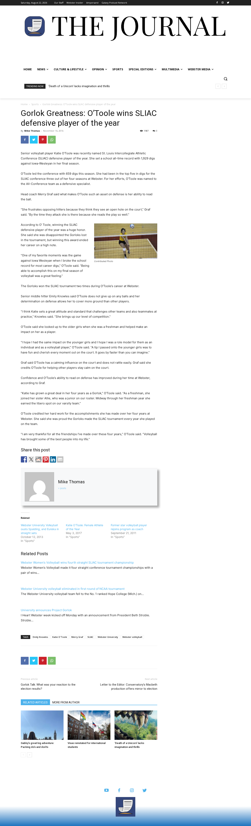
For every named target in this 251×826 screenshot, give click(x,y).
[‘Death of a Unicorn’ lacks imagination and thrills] (136, 725)
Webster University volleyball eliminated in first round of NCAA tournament (73, 589)
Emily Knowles (40, 636)
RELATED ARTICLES (35, 702)
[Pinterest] (43, 140)
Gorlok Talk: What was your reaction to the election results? (48, 686)
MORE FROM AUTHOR (66, 702)
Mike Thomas (32, 130)
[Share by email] (60, 459)
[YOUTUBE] (106, 790)
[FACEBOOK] (119, 790)
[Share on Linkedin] (53, 459)
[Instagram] (222, 3)
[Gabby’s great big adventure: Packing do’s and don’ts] (42, 725)
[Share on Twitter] (31, 459)
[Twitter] (228, 3)
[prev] (218, 86)
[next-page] (29, 754)
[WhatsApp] (52, 140)
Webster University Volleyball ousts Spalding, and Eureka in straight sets (40, 529)
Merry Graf (77, 636)
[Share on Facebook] (24, 459)
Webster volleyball (132, 636)
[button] (225, 78)
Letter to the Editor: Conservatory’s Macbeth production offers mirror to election (128, 686)
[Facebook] (217, 3)
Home (24, 104)
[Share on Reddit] (38, 459)
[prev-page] (23, 754)
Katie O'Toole (59, 636)
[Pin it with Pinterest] (46, 459)
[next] (224, 86)
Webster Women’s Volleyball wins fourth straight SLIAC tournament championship (77, 562)
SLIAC (90, 636)
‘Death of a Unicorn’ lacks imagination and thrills (79, 86)
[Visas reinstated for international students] (89, 725)
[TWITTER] (144, 790)
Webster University (108, 636)
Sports (35, 104)
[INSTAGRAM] (131, 790)
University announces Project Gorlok (46, 610)
